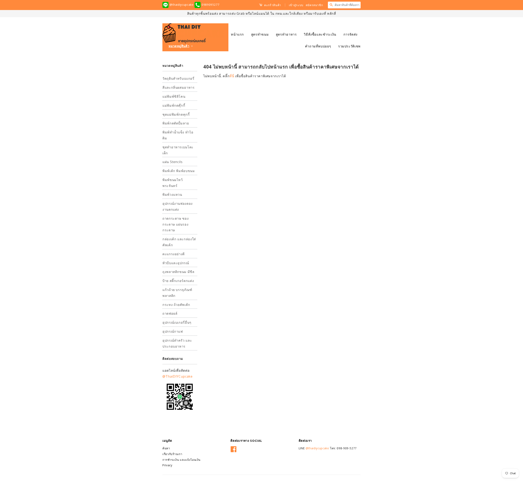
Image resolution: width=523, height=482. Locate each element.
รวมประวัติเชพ (349, 46)
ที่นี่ (232, 76)
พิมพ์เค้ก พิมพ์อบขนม (178, 171)
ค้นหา (166, 448)
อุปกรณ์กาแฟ (172, 331)
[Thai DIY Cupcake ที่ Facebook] (233, 448)
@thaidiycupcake (181, 5)
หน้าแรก (237, 34)
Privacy (167, 465)
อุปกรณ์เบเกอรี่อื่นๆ (176, 322)
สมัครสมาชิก (314, 5)
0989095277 (210, 5)
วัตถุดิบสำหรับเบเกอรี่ (178, 78)
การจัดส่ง (350, 34)
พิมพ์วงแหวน (172, 194)
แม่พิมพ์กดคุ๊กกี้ (173, 105)
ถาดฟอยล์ (169, 313)
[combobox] (347, 5)
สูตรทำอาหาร (286, 34)
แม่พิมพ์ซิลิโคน (173, 96)
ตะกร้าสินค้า (272, 5)
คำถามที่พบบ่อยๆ (318, 46)
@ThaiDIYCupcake (177, 376)
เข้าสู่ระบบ (296, 5)
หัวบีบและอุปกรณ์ (175, 263)
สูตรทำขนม (260, 34)
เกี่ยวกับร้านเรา (172, 454)
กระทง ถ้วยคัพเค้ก (176, 304)
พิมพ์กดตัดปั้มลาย (175, 123)
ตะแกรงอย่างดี (173, 254)
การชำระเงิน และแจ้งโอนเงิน (181, 460)
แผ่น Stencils (172, 162)
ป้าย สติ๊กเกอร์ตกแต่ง (178, 280)
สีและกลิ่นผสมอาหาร (178, 87)
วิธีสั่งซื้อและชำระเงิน (320, 34)
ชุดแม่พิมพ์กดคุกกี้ (176, 114)
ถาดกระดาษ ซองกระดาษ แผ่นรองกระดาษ (175, 224)
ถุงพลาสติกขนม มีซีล (178, 272)
